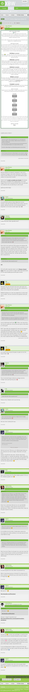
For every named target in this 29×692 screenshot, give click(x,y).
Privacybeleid (26, 689)
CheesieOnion (8, 603)
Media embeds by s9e (16, 690)
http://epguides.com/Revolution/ (8, 594)
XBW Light (3, 687)
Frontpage (4, 8)
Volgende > (18, 679)
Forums (11, 8)
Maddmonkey (8, 486)
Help (27, 687)
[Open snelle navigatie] (28, 15)
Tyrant (6, 196)
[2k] (6, 281)
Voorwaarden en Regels (18, 689)
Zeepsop (7, 216)
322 (14, 679)
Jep (1, 264)
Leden (17, 8)
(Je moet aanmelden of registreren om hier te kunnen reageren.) (17, 676)
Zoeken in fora (6, 11)
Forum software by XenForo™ (6, 690)
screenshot (17, 53)
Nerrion (7, 363)
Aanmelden (25, 1)
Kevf (6, 470)
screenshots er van (19, 80)
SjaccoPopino (8, 26)
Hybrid (6, 430)
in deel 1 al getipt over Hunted (14, 180)
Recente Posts (14, 11)
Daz (6, 388)
